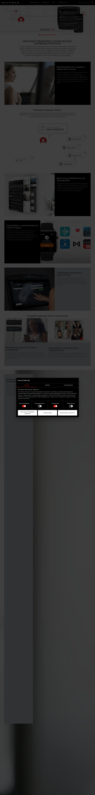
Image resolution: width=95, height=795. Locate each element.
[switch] (40, 406)
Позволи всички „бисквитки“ (67, 412)
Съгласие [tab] (26, 385)
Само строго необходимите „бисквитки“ (27, 412)
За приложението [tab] (68, 385)
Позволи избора (47, 412)
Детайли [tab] (47, 385)
